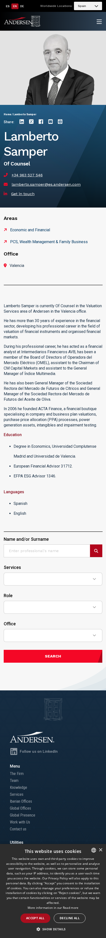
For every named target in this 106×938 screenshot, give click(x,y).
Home (7, 114)
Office (10, 624)
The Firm (17, 773)
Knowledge (18, 787)
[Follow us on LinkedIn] (14, 751)
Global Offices (20, 808)
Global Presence (22, 815)
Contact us (18, 829)
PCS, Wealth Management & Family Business (49, 241)
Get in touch (23, 193)
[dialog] (53, 891)
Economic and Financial (30, 230)
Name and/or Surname (26, 539)
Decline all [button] (70, 918)
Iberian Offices (21, 801)
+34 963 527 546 (27, 175)
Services (12, 567)
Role (8, 595)
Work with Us (20, 822)
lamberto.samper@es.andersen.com (46, 184)
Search (53, 656)
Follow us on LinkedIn (39, 751)
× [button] (100, 850)
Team (14, 780)
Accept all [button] (35, 918)
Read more (71, 908)
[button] (53, 929)
